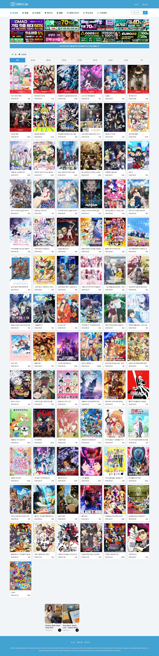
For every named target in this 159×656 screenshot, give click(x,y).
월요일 (48, 60)
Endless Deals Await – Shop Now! (53, 626)
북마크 (49, 13)
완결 (26, 13)
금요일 (110, 60)
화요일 (64, 60)
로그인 (136, 4)
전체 (17, 60)
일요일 (33, 60)
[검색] (145, 12)
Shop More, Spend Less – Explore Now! (70, 626)
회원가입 (145, 4)
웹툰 (61, 13)
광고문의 (87, 642)
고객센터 (103, 13)
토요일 (126, 60)
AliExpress (48, 630)
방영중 (15, 13)
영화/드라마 (74, 13)
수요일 (79, 60)
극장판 (37, 13)
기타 (141, 60)
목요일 (95, 60)
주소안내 (89, 13)
